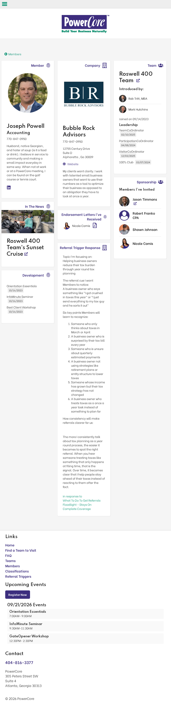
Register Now (17, 594)
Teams (10, 560)
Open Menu (4, 4)
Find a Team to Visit (20, 550)
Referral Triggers (18, 576)
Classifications (17, 571)
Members (12, 565)
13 (40, 228)
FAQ (8, 555)
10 (21, 228)
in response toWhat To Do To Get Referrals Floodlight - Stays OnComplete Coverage (82, 502)
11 (28, 228)
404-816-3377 (19, 662)
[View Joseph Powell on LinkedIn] (9, 187)
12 (34, 228)
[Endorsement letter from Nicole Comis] (94, 226)
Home (9, 544)
